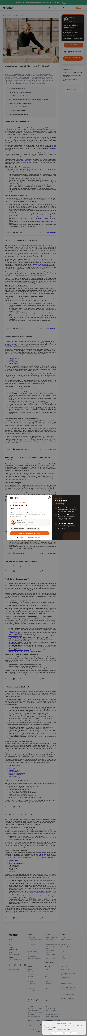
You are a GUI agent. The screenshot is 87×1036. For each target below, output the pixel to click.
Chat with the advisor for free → (29, 533)
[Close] (49, 497)
